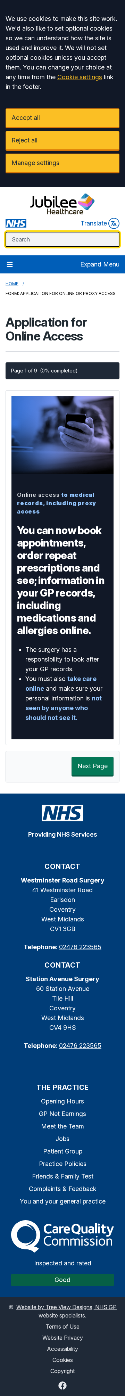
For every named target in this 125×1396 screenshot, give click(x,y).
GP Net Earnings (62, 1113)
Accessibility (62, 1348)
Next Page (92, 766)
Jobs (62, 1138)
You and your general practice (63, 1201)
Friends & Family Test (62, 1176)
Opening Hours (62, 1101)
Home (12, 283)
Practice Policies (62, 1163)
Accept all (25, 117)
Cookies (62, 1359)
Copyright (62, 1371)
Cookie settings (79, 77)
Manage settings (35, 162)
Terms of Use (62, 1326)
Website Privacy (62, 1337)
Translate (94, 223)
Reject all (24, 140)
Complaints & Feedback (63, 1188)
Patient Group (62, 1151)
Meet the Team (62, 1126)
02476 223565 (80, 947)
